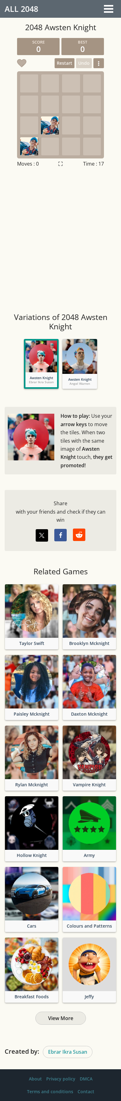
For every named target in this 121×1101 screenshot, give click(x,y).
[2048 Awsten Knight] (41, 356)
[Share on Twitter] (42, 535)
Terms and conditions (50, 1091)
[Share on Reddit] (79, 535)
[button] (98, 63)
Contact (86, 1091)
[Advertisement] (60, 240)
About (35, 1079)
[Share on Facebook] (60, 535)
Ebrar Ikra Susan (67, 1051)
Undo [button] (84, 63)
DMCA (86, 1079)
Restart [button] (64, 63)
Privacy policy (60, 1079)
